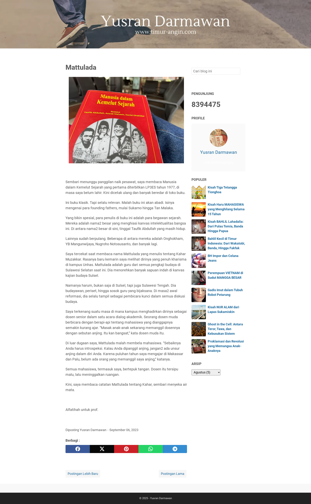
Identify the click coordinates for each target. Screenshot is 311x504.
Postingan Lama (172, 474)
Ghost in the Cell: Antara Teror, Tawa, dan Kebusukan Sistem (225, 329)
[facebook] (78, 449)
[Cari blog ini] (243, 54)
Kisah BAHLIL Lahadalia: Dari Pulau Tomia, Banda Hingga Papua (226, 226)
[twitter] (102, 449)
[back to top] (303, 495)
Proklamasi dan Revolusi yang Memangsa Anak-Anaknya (226, 346)
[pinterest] (126, 449)
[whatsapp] (150, 449)
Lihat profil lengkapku (218, 162)
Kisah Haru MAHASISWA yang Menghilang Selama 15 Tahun (226, 209)
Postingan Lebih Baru (83, 474)
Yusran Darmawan (218, 152)
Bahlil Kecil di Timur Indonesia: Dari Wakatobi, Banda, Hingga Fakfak (226, 243)
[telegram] (175, 449)
